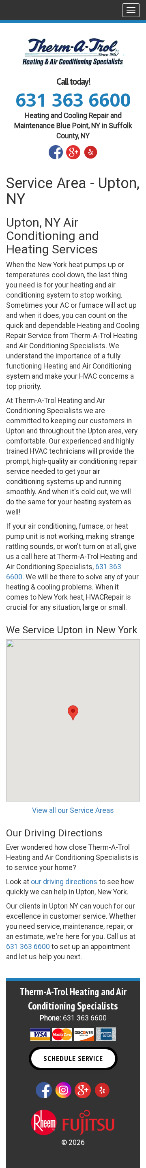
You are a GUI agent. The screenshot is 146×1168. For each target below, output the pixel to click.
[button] (73, 713)
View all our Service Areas (73, 810)
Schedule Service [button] (73, 1058)
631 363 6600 (73, 99)
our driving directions (64, 882)
